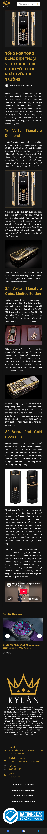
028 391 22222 (15, 777)
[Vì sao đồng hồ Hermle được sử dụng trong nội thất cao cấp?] (23, 629)
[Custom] (8, 831)
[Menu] (43, 4)
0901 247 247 (15, 769)
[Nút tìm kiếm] (37, 4)
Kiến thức (30, 85)
